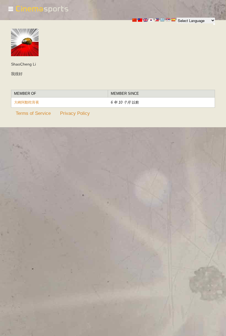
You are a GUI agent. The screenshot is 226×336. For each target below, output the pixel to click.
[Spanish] (173, 20)
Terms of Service (33, 113)
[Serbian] (168, 20)
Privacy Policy (75, 113)
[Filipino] (157, 20)
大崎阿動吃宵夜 (26, 102)
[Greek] (162, 20)
